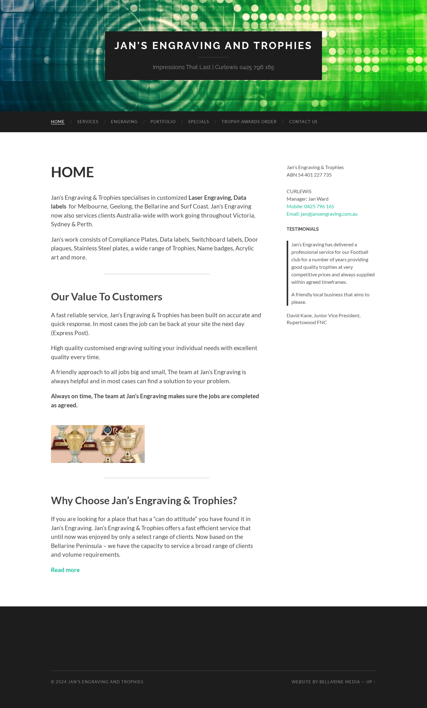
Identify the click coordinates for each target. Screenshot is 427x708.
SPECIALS (198, 121)
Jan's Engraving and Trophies (213, 45)
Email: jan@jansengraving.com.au (322, 214)
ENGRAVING (124, 121)
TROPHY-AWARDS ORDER (249, 121)
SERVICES (87, 121)
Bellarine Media (339, 681)
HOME (58, 121)
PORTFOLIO (163, 121)
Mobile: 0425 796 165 (310, 206)
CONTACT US (303, 121)
